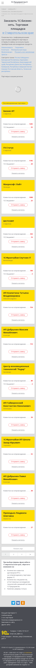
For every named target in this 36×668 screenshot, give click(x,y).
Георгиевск (19, 47)
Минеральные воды (18, 50)
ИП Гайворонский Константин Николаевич (17, 404)
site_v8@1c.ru (18, 634)
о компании (28, 653)
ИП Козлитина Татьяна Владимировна (16, 294)
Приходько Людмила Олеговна (14, 514)
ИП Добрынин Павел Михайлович (14, 478)
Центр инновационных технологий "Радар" (16, 368)
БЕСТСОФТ (8, 221)
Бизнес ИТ (8, 111)
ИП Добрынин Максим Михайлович (15, 331)
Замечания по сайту (8, 622)
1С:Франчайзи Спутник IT (17, 257)
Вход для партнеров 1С (9, 613)
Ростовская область (15, 69)
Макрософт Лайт (12, 184)
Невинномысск (7, 47)
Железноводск (6, 52)
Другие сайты (5, 624)
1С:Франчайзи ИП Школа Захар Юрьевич (16, 441)
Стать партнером (7, 617)
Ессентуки (5, 50)
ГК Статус (8, 147)
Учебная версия (6, 615)
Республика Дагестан (14, 64)
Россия (17, 58)
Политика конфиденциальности (11, 620)
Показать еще (18, 549)
